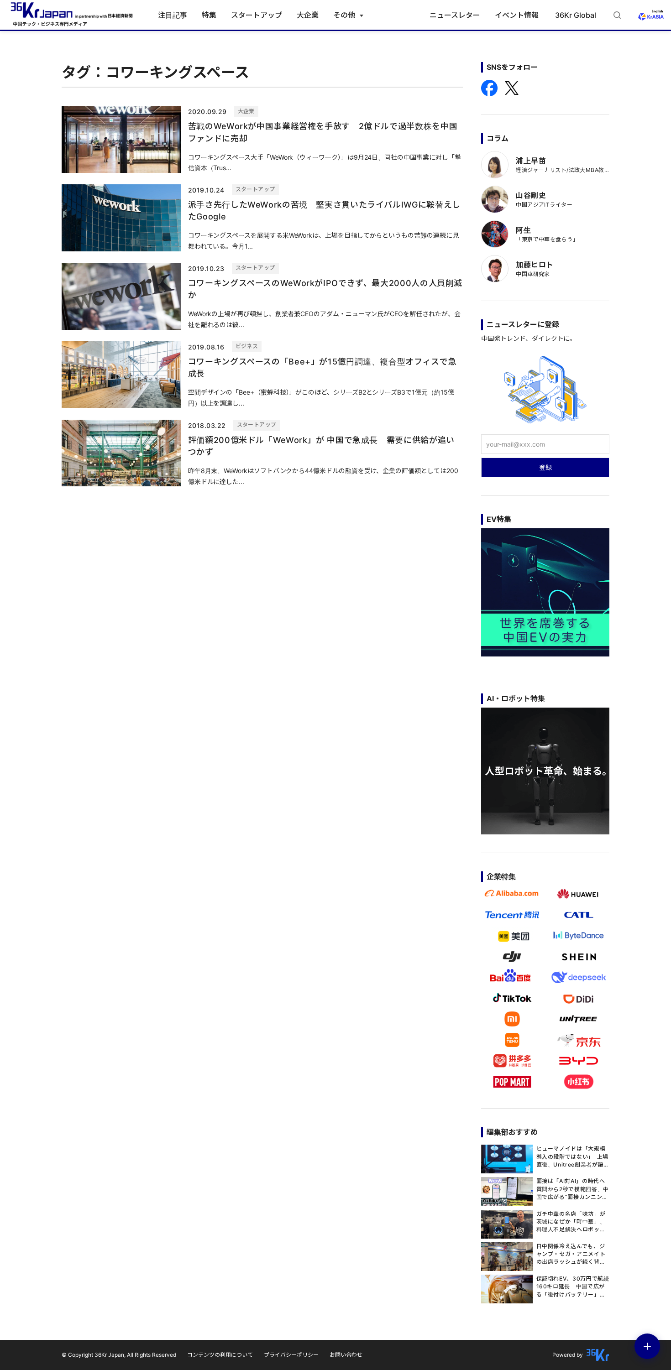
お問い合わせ (346, 1354)
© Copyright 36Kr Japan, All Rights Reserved (119, 1354)
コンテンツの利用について (220, 1354)
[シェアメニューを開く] (647, 1346)
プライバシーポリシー (291, 1354)
